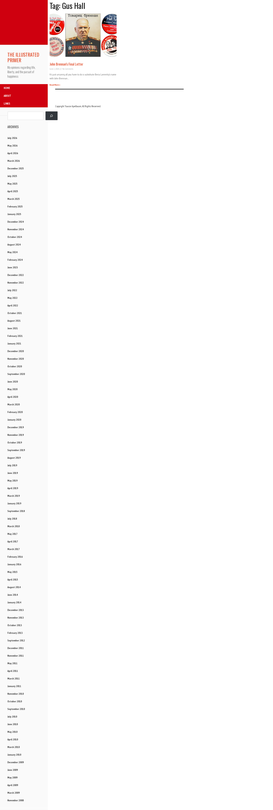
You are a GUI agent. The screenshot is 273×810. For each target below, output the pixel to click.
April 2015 (12, 579)
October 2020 (14, 366)
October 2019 (14, 442)
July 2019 (12, 465)
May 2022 (12, 298)
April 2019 (12, 488)
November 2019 (15, 435)
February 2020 (15, 412)
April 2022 (12, 305)
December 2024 (15, 221)
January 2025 (14, 214)
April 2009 (12, 785)
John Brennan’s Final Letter (66, 64)
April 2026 (12, 153)
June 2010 (12, 724)
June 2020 (12, 381)
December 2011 (15, 648)
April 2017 (12, 541)
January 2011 (14, 686)
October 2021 (14, 313)
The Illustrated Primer (23, 57)
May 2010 (12, 731)
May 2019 (12, 480)
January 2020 (14, 419)
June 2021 (12, 328)
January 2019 (14, 503)
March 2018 (13, 526)
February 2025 (15, 206)
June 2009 (12, 770)
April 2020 (12, 397)
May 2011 (12, 663)
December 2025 (15, 168)
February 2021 (15, 336)
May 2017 (12, 534)
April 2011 (12, 671)
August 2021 (14, 320)
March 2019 (13, 495)
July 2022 (12, 290)
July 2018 (12, 518)
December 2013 (15, 610)
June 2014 (12, 594)
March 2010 (13, 747)
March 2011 (13, 678)
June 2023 (12, 267)
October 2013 (14, 625)
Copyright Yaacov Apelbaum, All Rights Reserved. (78, 106)
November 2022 (15, 282)
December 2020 (15, 351)
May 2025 (12, 183)
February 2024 (15, 259)
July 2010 (12, 716)
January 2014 (14, 602)
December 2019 (15, 427)
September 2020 (16, 374)
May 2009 (12, 777)
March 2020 (13, 404)
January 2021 (14, 343)
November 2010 (15, 693)
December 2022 (15, 275)
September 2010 (16, 709)
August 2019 (14, 457)
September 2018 (16, 511)
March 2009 (13, 792)
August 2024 (14, 244)
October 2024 (14, 237)
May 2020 (12, 389)
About (7, 95)
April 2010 (12, 739)
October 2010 (14, 701)
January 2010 (14, 754)
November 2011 (15, 655)
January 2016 (14, 564)
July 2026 (12, 138)
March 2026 (13, 160)
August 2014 (14, 587)
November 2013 (15, 617)
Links (7, 103)
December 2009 (15, 762)
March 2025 (13, 199)
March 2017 (13, 549)
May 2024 (12, 252)
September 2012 (16, 640)
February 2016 (15, 556)
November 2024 (15, 229)
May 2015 (12, 572)
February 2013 (15, 633)
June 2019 (12, 473)
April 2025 (12, 191)
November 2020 (15, 358)
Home (7, 88)
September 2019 (16, 450)
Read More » (55, 84)
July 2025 (12, 176)
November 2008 (15, 800)
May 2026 (12, 145)
